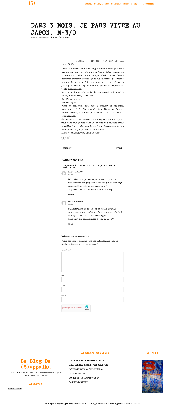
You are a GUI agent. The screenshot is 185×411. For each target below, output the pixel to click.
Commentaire (66, 250)
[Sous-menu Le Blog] (102, 4)
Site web (64, 295)
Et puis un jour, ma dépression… (86, 369)
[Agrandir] (160, 362)
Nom (63, 275)
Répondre (71, 194)
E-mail (64, 285)
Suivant (119, 148)
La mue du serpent (78, 382)
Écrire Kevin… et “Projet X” (84, 378)
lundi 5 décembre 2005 (75, 172)
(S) (32, 4)
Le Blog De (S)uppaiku (36, 363)
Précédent (67, 148)
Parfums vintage (77, 374)
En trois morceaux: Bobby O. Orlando (87, 361)
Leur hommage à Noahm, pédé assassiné (88, 365)
